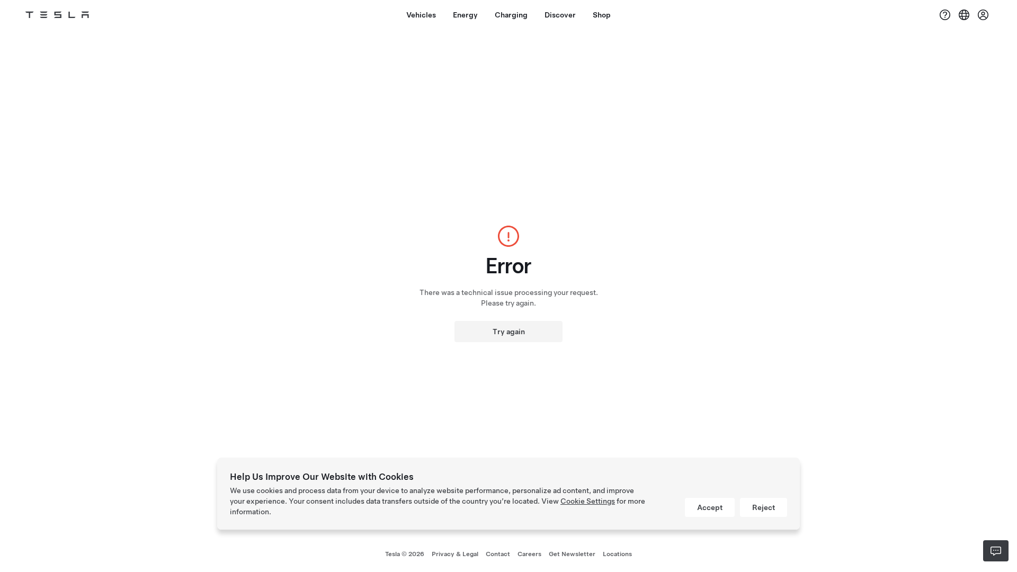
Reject (763, 507)
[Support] (944, 14)
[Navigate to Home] (57, 14)
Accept (709, 507)
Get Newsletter (572, 554)
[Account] (983, 14)
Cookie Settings (587, 501)
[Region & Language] (964, 14)
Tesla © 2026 (404, 554)
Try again (509, 331)
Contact (498, 554)
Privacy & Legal (455, 554)
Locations (617, 554)
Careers (529, 554)
